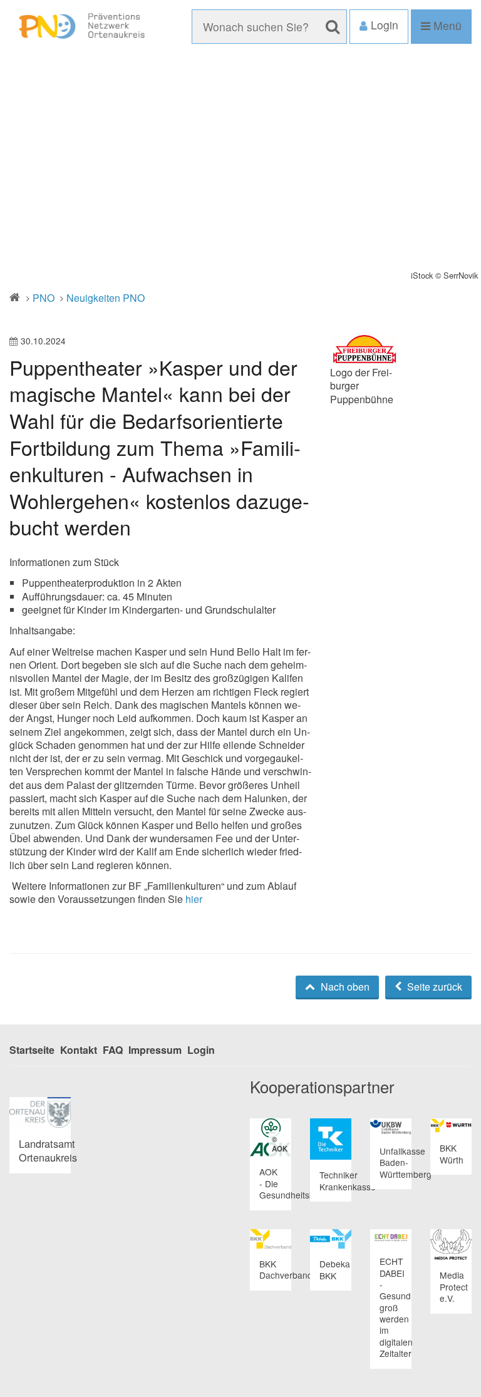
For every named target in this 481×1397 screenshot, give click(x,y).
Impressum (155, 1050)
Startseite (31, 1050)
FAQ (113, 1050)
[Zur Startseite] (80, 26)
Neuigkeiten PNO (105, 298)
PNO (43, 298)
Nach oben (344, 986)
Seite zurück (433, 986)
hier (193, 899)
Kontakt (78, 1050)
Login (201, 1050)
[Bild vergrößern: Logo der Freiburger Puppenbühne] (364, 350)
